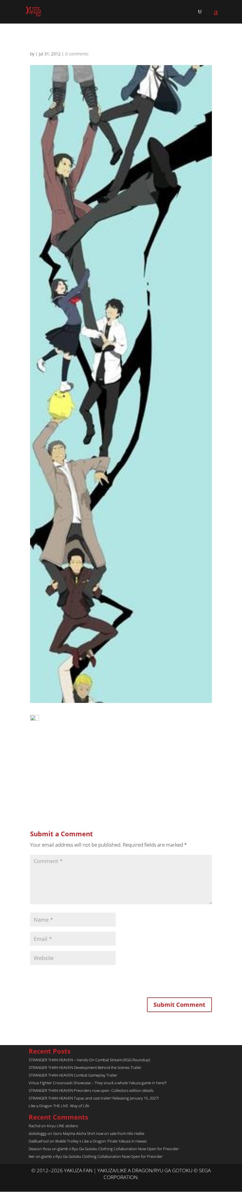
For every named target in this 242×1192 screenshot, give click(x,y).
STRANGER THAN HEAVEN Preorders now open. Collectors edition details (91, 1090)
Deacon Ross (40, 1148)
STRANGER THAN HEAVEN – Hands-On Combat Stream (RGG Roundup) (89, 1059)
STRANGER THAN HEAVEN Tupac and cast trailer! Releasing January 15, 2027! (94, 1098)
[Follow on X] (115, 1184)
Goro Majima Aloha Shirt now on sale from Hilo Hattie (98, 1133)
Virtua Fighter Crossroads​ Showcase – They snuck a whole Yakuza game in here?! (97, 1082)
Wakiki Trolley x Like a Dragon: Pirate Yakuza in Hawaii (101, 1141)
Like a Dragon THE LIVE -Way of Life (59, 1105)
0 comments (77, 54)
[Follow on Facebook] (127, 1184)
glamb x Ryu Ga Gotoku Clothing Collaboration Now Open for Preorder (118, 1148)
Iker (32, 1156)
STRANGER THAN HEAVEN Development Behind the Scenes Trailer (85, 1067)
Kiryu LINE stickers (62, 1125)
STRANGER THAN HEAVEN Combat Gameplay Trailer (73, 1075)
